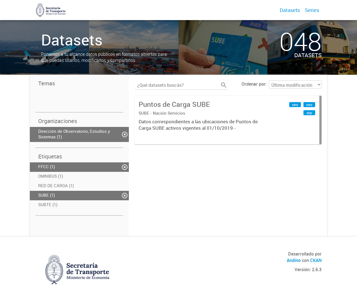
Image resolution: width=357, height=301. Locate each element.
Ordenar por (253, 84)
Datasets (290, 10)
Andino (294, 260)
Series (312, 10)
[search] (223, 85)
